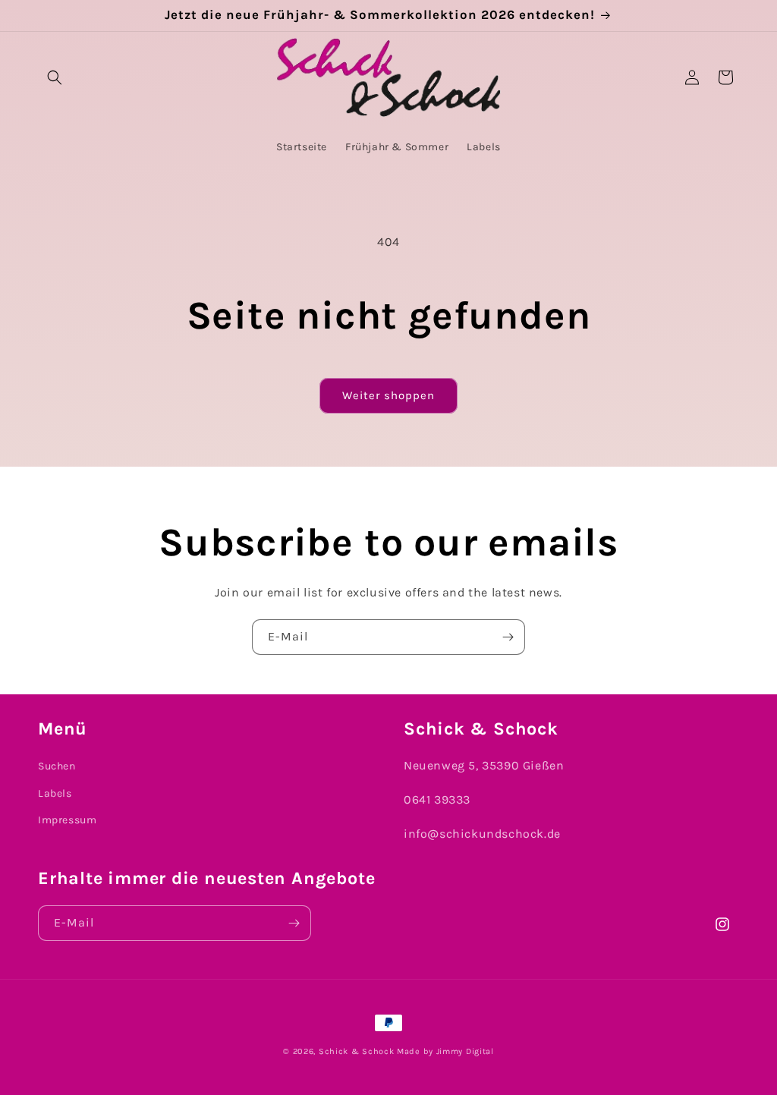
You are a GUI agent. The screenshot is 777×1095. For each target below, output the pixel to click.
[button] (54, 77)
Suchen (57, 766)
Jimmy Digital (465, 1051)
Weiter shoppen (388, 395)
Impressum (67, 819)
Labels (55, 793)
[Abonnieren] (507, 637)
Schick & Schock (357, 1051)
